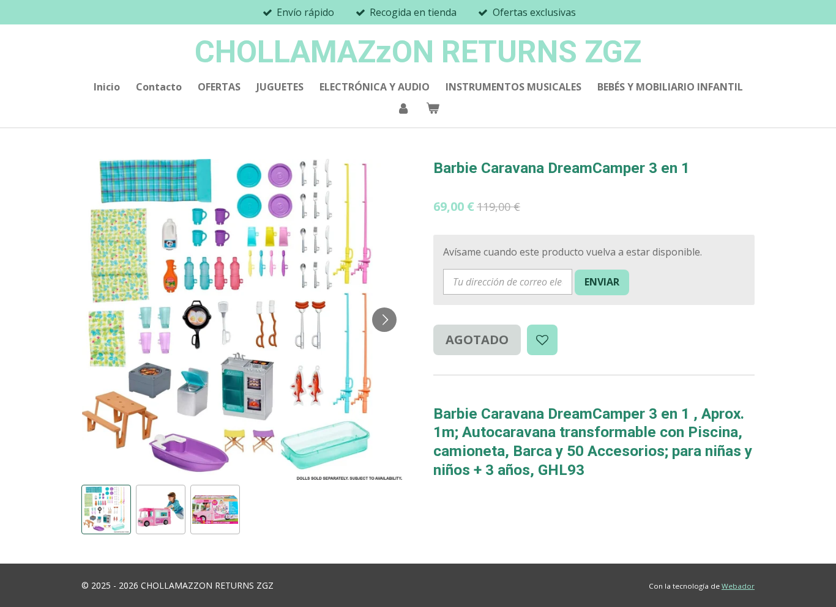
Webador (738, 585)
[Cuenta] (403, 107)
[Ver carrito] (432, 107)
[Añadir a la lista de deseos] (542, 340)
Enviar (601, 282)
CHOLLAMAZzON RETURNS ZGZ (418, 52)
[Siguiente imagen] (384, 319)
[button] (106, 509)
